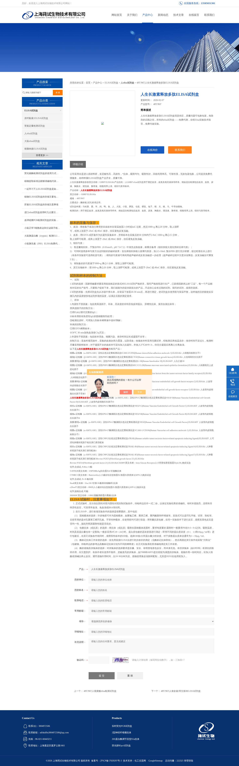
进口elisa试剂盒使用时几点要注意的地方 (43, 212)
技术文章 (178, 15)
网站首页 (117, 15)
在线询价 (152, 150)
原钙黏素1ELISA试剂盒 (36, 118)
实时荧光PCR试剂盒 (122, 726)
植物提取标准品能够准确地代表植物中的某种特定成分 (43, 181)
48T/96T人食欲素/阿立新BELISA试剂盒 (181, 691)
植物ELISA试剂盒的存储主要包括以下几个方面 (43, 197)
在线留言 (194, 15)
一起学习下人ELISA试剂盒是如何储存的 (43, 189)
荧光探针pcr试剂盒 (121, 745)
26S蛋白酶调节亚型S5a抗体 (125, 739)
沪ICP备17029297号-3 (111, 760)
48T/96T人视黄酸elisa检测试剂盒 (100, 691)
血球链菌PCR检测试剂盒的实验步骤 (42, 220)
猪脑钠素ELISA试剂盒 (35, 149)
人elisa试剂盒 (31, 133)
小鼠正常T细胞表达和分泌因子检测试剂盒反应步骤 (43, 228)
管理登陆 (188, 760)
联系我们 (209, 15)
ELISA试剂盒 (31, 110)
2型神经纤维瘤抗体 (121, 732)
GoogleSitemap (155, 760)
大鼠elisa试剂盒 (32, 141)
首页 (88, 83)
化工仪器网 (140, 760)
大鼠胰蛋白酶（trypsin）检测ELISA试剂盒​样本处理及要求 (43, 236)
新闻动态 (163, 15)
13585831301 (208, 3)
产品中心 (147, 15)
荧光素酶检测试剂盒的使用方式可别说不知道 (43, 173)
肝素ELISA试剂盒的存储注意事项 (41, 204)
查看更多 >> (42, 155)
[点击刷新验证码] (121, 660)
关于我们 (132, 15)
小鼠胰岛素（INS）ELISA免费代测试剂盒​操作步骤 (43, 243)
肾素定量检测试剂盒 (34, 126)
